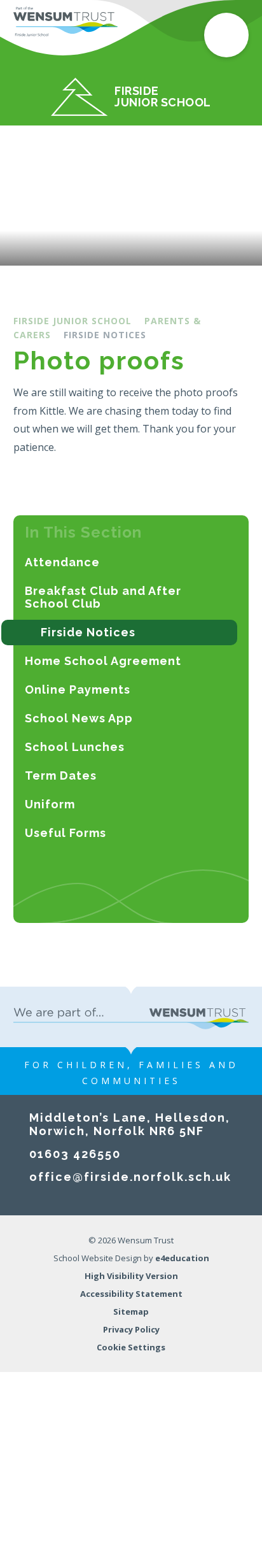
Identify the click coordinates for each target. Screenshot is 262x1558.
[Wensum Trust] (65, 22)
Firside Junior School (72, 321)
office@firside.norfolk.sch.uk (130, 1176)
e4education (182, 1258)
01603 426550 (75, 1154)
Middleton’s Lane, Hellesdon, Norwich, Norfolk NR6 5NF (129, 1124)
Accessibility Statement (131, 1293)
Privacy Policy (131, 1329)
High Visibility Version (131, 1276)
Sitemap (131, 1311)
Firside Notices (105, 335)
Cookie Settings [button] (131, 1347)
